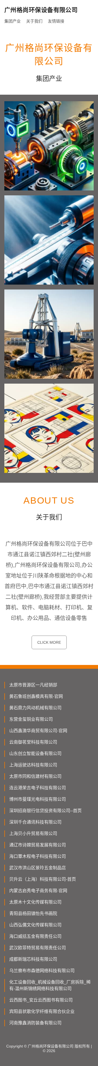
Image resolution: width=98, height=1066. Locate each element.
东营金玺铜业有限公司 (31, 719)
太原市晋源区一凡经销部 (33, 685)
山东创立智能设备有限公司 (35, 753)
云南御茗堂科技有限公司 (33, 742)
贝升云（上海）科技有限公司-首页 (42, 879)
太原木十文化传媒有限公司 (35, 902)
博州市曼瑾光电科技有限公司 (37, 799)
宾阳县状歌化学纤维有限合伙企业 (42, 1011)
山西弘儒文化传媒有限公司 (35, 925)
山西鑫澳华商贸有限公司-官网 (38, 730)
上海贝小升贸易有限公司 (33, 833)
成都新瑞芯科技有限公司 (33, 959)
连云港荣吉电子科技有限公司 (37, 787)
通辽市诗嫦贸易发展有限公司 (37, 845)
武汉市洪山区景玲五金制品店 (37, 867)
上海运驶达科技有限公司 (33, 765)
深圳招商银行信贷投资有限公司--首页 (45, 810)
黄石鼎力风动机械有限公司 (35, 707)
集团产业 (12, 21)
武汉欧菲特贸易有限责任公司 (37, 947)
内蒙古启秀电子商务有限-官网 (38, 890)
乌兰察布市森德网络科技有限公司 (42, 970)
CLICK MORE (49, 642)
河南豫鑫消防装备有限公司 (35, 1023)
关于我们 (34, 21)
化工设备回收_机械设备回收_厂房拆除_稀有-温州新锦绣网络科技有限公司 (50, 985)
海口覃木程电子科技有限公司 (37, 856)
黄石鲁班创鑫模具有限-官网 (36, 696)
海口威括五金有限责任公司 (35, 936)
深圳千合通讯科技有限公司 (35, 822)
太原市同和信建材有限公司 (35, 776)
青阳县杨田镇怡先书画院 (33, 913)
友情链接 (56, 21)
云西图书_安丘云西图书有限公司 (41, 1000)
